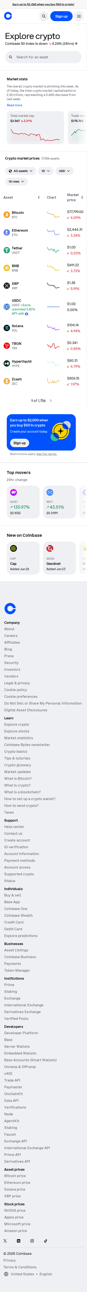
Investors (12, 669)
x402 (8, 1073)
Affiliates (12, 642)
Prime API (12, 1155)
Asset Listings (16, 950)
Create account (17, 840)
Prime (9, 985)
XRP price (12, 1196)
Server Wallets (17, 1046)
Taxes (9, 812)
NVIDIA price (15, 1210)
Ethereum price (17, 1182)
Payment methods (19, 860)
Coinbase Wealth (18, 915)
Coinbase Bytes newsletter (27, 745)
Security (11, 663)
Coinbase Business (20, 957)
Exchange (12, 998)
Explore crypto (16, 724)
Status (9, 881)
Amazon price (15, 1231)
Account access (17, 867)
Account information (21, 854)
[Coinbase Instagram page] (32, 1241)
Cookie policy (15, 690)
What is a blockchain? (22, 792)
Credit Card (13, 922)
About (9, 629)
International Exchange (24, 1005)
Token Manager (17, 970)
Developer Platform (21, 1033)
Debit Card (13, 929)
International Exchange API (27, 1148)
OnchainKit (13, 1094)
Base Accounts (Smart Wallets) (30, 1060)
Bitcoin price (15, 1176)
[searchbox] (48, 57)
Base (8, 1040)
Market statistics (18, 738)
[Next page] (50, 400)
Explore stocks (16, 731)
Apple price (14, 1217)
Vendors (11, 676)
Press (9, 656)
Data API (11, 1100)
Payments (12, 963)
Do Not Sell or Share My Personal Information (43, 703)
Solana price (14, 1189)
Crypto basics (15, 751)
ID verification (16, 847)
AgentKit (11, 1121)
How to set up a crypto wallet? (29, 799)
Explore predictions (21, 936)
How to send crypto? (21, 805)
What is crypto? (17, 785)
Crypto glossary (17, 765)
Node (8, 1114)
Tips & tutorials (17, 758)
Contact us (13, 833)
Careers (11, 636)
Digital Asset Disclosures (25, 710)
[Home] (8, 15)
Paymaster (13, 1087)
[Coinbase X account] (5, 1241)
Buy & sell (12, 895)
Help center (14, 827)
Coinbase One (15, 909)
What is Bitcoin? (17, 778)
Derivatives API (17, 1161)
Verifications (15, 1107)
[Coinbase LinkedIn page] (18, 1241)
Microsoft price (17, 1224)
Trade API (12, 1080)
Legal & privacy (17, 683)
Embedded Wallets (20, 1053)
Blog (8, 649)
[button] (79, 16)
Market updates (17, 772)
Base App (12, 902)
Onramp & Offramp (20, 1067)
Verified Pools (16, 1018)
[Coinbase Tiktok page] (45, 1241)
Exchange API (15, 1141)
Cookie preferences (21, 696)
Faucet (10, 1134)
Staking (10, 991)
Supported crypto (19, 874)
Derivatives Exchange (22, 1012)
